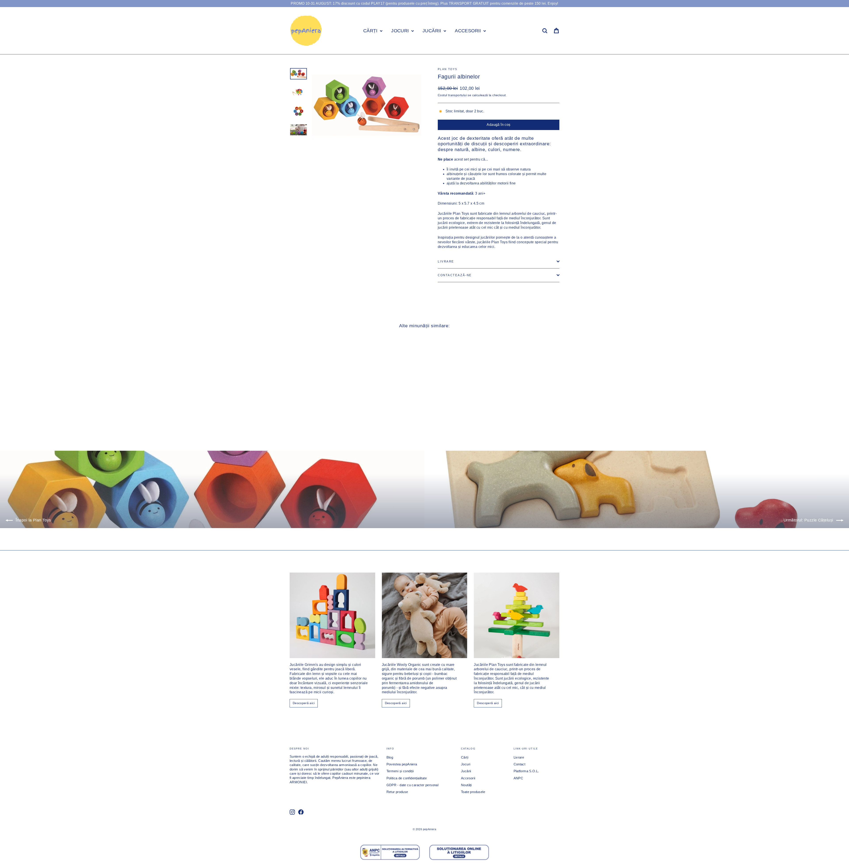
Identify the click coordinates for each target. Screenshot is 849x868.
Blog (389, 757)
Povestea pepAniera (401, 764)
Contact (520, 764)
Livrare (446, 261)
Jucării (466, 771)
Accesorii (468, 778)
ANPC (518, 778)
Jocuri (465, 764)
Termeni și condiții (400, 771)
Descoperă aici (304, 703)
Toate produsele (473, 792)
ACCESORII (468, 30)
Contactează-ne (455, 275)
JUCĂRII (433, 30)
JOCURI (400, 30)
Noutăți (466, 785)
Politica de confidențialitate (406, 778)
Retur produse (397, 792)
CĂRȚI (371, 30)
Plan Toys (447, 69)
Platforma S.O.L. (526, 771)
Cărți (464, 757)
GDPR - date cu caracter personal (412, 785)
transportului (457, 95)
